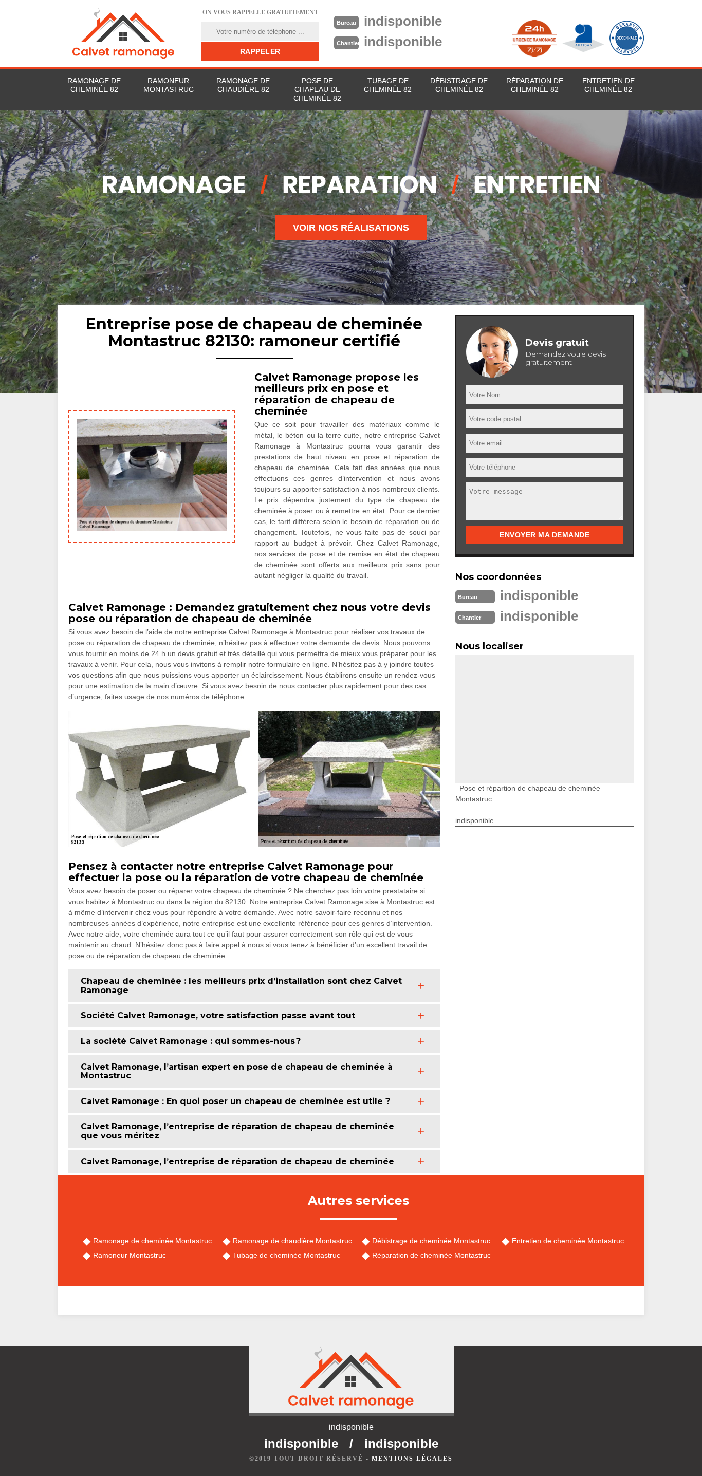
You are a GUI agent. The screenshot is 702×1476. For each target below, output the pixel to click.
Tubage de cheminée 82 (388, 85)
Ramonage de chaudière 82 (243, 85)
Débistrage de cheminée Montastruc (431, 1241)
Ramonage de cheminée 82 (94, 85)
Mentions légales (412, 1458)
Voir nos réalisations (351, 227)
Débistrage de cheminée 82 (459, 85)
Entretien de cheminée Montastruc (568, 1241)
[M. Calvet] (123, 33)
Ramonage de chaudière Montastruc (292, 1241)
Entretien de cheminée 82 (608, 85)
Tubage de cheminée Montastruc (286, 1255)
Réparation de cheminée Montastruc (431, 1255)
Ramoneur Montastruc (168, 85)
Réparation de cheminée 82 (534, 85)
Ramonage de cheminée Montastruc (152, 1241)
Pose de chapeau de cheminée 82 (317, 89)
